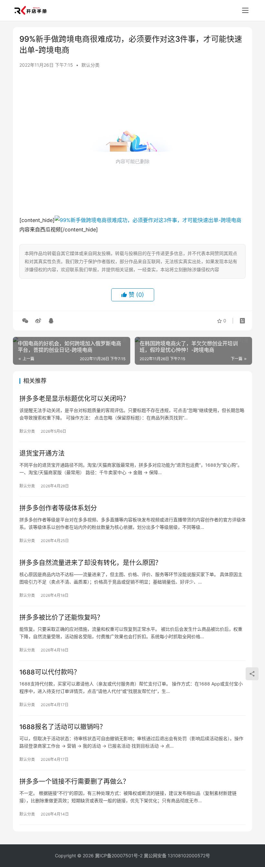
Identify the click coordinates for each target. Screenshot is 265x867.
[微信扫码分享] (25, 321)
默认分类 (90, 65)
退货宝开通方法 (42, 453)
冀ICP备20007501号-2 (119, 855)
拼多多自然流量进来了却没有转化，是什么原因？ (90, 563)
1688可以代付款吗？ (49, 672)
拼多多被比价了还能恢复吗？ (61, 617)
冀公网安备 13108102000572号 (177, 855)
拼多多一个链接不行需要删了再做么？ (74, 781)
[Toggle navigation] (245, 10)
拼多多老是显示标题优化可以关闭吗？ (74, 399)
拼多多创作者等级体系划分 (58, 508)
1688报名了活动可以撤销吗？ (62, 727)
